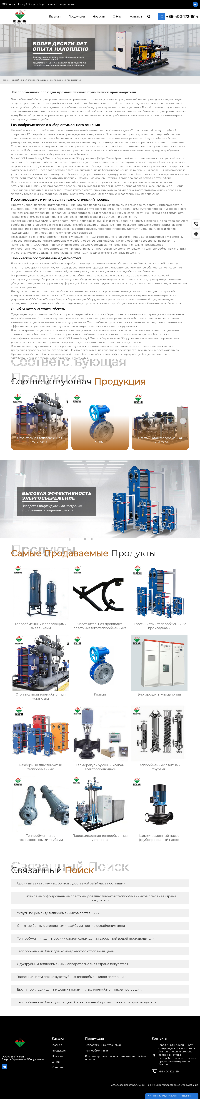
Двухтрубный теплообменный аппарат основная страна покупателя (73, 964)
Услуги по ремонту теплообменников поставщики (58, 913)
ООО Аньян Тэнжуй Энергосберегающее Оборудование (39, 4)
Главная (6, 80)
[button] (183, 421)
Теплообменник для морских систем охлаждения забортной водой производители (86, 938)
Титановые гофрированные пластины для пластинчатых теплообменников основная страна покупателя (100, 898)
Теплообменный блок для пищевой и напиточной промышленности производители (87, 1002)
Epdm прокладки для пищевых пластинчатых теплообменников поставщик (79, 989)
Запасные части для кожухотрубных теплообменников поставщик (71, 977)
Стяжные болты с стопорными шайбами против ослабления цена (71, 926)
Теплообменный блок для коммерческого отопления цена (65, 951)
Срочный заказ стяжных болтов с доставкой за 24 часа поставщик (71, 883)
